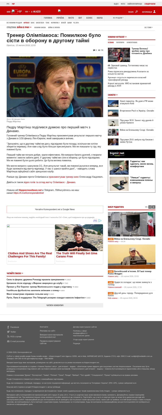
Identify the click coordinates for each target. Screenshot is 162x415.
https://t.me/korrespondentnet (28, 193)
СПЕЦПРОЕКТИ (149, 4)
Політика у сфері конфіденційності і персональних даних (81, 333)
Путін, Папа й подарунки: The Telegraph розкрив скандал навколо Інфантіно (48, 297)
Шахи (69, 22)
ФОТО (123, 4)
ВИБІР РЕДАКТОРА (116, 206)
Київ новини (112, 298)
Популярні (120, 42)
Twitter (13, 332)
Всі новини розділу (14, 22)
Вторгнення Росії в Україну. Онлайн (137, 111)
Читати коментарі (55, 305)
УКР (13, 4)
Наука (100, 17)
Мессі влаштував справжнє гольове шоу (30, 294)
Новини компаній (115, 287)
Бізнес (89, 17)
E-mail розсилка (17, 341)
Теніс (47, 22)
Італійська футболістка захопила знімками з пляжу (36, 290)
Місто (71, 17)
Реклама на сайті (47, 331)
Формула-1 (55, 22)
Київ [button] (8, 12)
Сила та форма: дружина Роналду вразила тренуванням (39, 279)
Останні (111, 42)
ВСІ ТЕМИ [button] (148, 27)
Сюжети (111, 94)
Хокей (63, 22)
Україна (60, 17)
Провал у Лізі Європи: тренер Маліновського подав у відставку (42, 287)
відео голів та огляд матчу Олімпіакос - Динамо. (50, 182)
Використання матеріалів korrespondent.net (51, 336)
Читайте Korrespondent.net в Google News (55, 209)
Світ (80, 17)
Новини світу (113, 241)
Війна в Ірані (38, 27)
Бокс (32, 22)
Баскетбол (40, 22)
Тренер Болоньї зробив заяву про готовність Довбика (142, 51)
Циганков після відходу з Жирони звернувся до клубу (37, 283)
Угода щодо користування (83, 339)
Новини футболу (116, 36)
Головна (48, 17)
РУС (8, 4)
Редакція (76, 343)
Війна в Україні (54, 27)
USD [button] (26, 11)
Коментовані (132, 42)
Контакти (44, 327)
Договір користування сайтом (85, 327)
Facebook (14, 327)
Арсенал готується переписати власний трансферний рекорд (127, 78)
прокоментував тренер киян (64, 176)
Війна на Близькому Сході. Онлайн (137, 130)
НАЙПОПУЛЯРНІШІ (135, 4)
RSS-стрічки (15, 337)
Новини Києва (40, 27)
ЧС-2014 (76, 22)
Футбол (26, 22)
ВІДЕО (116, 4)
